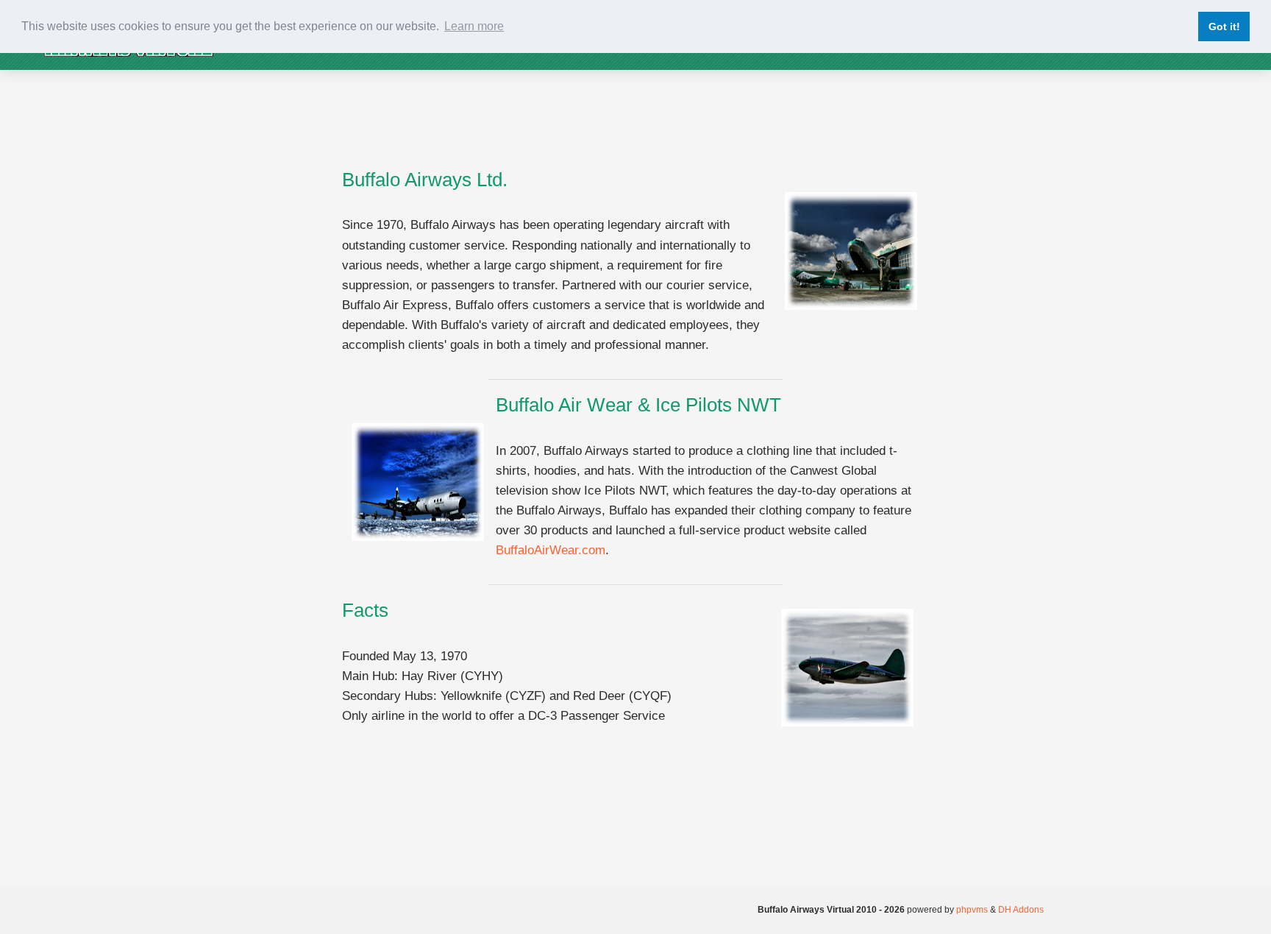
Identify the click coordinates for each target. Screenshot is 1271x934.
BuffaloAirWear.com (550, 550)
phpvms (972, 910)
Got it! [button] (1224, 26)
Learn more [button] (474, 26)
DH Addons (1021, 910)
